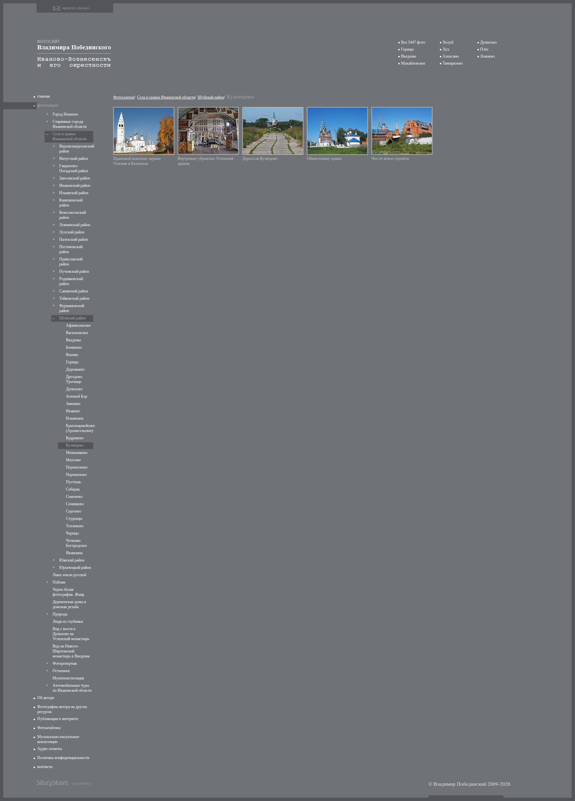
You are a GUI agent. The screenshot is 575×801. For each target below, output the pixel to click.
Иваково (73, 411)
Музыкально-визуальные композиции (58, 739)
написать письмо (76, 8)
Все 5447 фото (413, 42)
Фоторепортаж (65, 663)
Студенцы (74, 518)
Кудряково (75, 438)
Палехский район (73, 239)
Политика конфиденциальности (63, 757)
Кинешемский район (71, 202)
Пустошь (73, 482)
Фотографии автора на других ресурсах (62, 709)
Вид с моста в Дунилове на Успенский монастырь (71, 633)
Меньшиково (77, 452)
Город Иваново (65, 114)
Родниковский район (71, 281)
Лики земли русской (69, 575)
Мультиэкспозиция (68, 678)
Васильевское (77, 332)
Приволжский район (71, 261)
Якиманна (74, 553)
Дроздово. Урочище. (74, 379)
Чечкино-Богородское (76, 543)
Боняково (74, 347)
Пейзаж (59, 582)
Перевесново (77, 467)
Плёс (484, 49)
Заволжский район (74, 178)
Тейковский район (74, 298)
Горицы (407, 49)
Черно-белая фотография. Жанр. (69, 592)
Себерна (73, 489)
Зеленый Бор (76, 396)
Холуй (448, 42)
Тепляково (75, 526)
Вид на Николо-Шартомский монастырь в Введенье (71, 651)
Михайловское (413, 63)
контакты (45, 766)
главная (43, 96)
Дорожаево (75, 369)
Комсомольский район (72, 215)
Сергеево (73, 511)
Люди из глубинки (68, 621)
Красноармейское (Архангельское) (79, 428)
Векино (72, 354)
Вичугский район (73, 158)
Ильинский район (73, 193)
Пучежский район (74, 271)
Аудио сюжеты (49, 748)
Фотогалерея (123, 97)
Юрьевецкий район (75, 567)
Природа (60, 614)
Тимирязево (453, 63)
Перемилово (76, 474)
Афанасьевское (78, 325)
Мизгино (73, 460)
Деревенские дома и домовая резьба (69, 604)
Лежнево (487, 56)
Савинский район (73, 291)
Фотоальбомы (49, 727)
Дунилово (488, 42)
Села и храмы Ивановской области (70, 136)
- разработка (80, 783)
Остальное (61, 670)
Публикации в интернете (57, 718)
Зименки (73, 403)
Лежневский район (74, 224)
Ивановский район (74, 185)
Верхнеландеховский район (75, 149)
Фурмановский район (71, 308)
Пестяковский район (71, 249)
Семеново (74, 496)
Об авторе (45, 697)
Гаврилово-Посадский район (73, 168)
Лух (446, 49)
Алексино (451, 56)
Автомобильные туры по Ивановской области (72, 688)
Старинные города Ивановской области (70, 124)
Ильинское (75, 418)
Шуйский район (72, 318)
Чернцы (72, 533)
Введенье (408, 56)
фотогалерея (47, 105)
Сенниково (75, 504)
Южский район (71, 560)
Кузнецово (75, 445)
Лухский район (71, 232)
